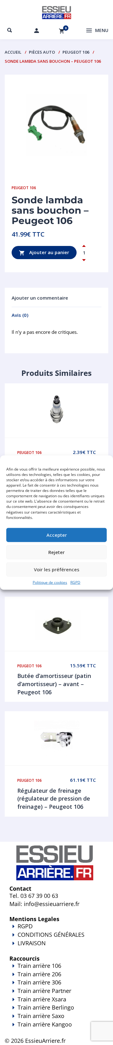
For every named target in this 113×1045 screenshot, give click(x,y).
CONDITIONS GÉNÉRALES (51, 934)
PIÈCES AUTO (42, 52)
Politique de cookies (50, 582)
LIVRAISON (32, 943)
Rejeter (56, 552)
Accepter (56, 535)
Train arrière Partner (44, 990)
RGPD (75, 582)
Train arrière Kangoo (45, 1024)
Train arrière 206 (39, 974)
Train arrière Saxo (41, 1016)
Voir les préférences (56, 569)
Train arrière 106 (39, 965)
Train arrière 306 (39, 982)
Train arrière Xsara (42, 999)
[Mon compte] (36, 30)
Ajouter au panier (48, 252)
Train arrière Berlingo (46, 1007)
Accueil (13, 52)
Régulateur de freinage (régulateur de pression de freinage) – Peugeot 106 (53, 798)
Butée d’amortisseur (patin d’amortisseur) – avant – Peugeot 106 (54, 684)
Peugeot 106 (75, 52)
